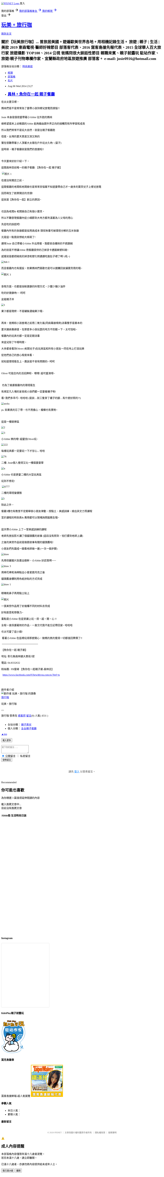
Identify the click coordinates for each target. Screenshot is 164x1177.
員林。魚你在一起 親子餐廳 (31, 94)
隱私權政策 (100, 1132)
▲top (4, 734)
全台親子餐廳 (29, 728)
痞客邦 (22, 715)
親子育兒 (26, 724)
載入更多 (7, 740)
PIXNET (58, 1132)
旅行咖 (5, 697)
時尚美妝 (27, 66)
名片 (10, 80)
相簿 (10, 72)
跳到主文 (6, 33)
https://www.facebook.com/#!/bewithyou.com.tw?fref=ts (31, 674)
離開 (18, 1170)
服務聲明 (112, 1132)
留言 (28, 715)
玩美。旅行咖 (16, 25)
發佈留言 (7, 760)
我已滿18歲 (8, 1170)
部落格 (11, 76)
